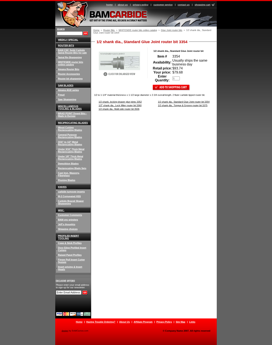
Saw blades (65, 85)
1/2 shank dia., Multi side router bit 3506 (119, 109)
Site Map (180, 322)
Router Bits (109, 30)
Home (96, 30)
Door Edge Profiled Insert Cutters (72, 249)
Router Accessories (69, 74)
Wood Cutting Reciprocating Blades (70, 128)
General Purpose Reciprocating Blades (70, 136)
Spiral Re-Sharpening (70, 57)
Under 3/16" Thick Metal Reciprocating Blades (71, 150)
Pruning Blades (66, 180)
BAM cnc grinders (68, 219)
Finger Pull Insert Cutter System (71, 260)
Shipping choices (68, 229)
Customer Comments (70, 215)
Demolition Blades (68, 163)
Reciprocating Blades (73, 123)
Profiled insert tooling (68, 237)
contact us (184, 4)
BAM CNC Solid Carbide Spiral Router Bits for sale (72, 51)
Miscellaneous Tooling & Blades (70, 107)
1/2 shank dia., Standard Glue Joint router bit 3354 (184, 101)
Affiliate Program (143, 322)
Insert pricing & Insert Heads (70, 268)
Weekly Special (68, 39)
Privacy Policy (164, 322)
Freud (61, 94)
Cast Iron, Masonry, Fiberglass (68, 174)
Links (192, 322)
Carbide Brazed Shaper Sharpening (71, 202)
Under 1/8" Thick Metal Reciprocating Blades (70, 157)
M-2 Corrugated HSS (69, 196)
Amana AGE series (68, 90)
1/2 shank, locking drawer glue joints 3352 (120, 101)
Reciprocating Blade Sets (72, 168)
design (65, 330)
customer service (163, 4)
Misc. (61, 210)
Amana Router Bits (68, 69)
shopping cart (202, 4)
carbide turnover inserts (71, 191)
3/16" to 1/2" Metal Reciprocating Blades (70, 143)
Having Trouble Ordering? (100, 322)
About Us (124, 322)
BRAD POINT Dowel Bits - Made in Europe (72, 114)
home (109, 4)
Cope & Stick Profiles (70, 243)
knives (62, 187)
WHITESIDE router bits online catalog (138, 30)
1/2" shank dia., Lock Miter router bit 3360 (120, 105)
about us (123, 4)
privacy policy (140, 4)
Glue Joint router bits (171, 30)
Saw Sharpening (67, 99)
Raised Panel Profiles (70, 255)
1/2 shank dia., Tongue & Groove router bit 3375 (182, 105)
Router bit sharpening (70, 78)
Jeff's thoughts (66, 224)
